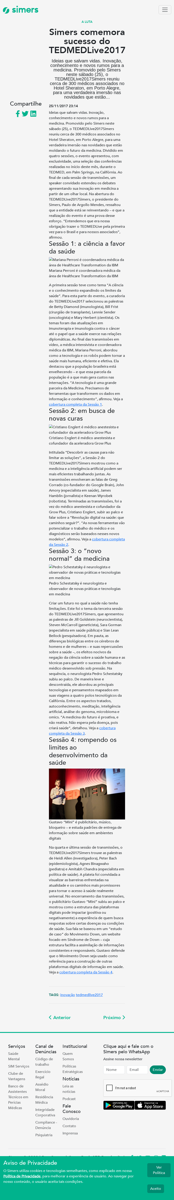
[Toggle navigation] (165, 9)
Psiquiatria (43, 1135)
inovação (67, 994)
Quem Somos (68, 1056)
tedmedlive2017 (89, 994)
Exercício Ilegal (43, 1074)
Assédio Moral (41, 1087)
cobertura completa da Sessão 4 (85, 972)
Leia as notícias (69, 1089)
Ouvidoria (71, 1118)
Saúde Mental (14, 1056)
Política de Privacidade (22, 1176)
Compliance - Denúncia (46, 1125)
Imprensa (70, 1133)
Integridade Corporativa (45, 1112)
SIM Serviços (18, 1066)
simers (24, 9)
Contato (69, 1126)
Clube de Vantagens (16, 1076)
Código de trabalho (44, 1062)
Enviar (158, 1069)
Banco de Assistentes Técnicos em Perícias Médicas (18, 1097)
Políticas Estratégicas (73, 1069)
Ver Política (159, 1170)
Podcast (69, 1098)
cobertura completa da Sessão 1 (75, 404)
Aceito (155, 1188)
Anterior (61, 1018)
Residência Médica (44, 1100)
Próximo (112, 1018)
